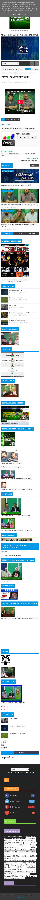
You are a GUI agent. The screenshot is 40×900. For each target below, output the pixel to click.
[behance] (27, 773)
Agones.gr (17, 376)
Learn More (17, 14)
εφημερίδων (19, 281)
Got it (25, 14)
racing (2, 746)
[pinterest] (15, 773)
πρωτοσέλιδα (12, 281)
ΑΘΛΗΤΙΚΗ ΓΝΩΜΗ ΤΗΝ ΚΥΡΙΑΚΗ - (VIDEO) (16, 185)
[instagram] (30, 773)
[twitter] (9, 773)
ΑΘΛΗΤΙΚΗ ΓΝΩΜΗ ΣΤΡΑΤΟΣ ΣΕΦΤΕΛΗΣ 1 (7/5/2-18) (19, 205)
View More (35, 165)
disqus (20, 234)
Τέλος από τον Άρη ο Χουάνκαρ (29, 69)
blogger (7, 234)
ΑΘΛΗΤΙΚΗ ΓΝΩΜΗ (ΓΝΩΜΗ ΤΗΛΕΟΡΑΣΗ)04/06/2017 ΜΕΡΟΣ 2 (20, 225)
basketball (4, 747)
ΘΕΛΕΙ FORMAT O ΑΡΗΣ (16, 290)
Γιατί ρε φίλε (12, 305)
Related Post (6, 165)
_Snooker (3, 742)
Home (3, 73)
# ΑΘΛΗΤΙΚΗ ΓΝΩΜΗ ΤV (12, 119)
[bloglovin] (18, 773)
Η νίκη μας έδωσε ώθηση (15, 298)
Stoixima (22, 376)
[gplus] (12, 773)
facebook (32, 234)
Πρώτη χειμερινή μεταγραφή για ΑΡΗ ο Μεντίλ (21, 313)
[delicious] (33, 773)
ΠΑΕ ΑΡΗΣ (17, 69)
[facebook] (6, 773)
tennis (2, 744)
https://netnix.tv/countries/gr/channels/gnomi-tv (20, 753)
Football (3, 741)
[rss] (24, 773)
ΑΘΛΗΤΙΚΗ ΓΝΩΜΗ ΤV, (23, 82)
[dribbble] (21, 773)
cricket (3, 749)
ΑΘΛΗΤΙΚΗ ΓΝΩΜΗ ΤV (13, 73)
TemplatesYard (18, 895)
